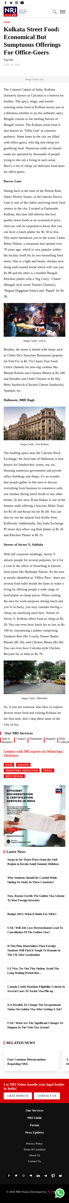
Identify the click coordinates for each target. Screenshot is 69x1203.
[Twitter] (11, 3)
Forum (34, 1125)
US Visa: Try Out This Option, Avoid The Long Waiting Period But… (33, 970)
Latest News (16, 852)
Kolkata (23, 765)
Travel (47, 770)
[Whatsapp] (59, 1197)
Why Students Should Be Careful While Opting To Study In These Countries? (32, 880)
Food (7, 22)
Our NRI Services (19, 733)
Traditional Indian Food (22, 770)
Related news (20, 1043)
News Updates (34, 1132)
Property (51, 738)
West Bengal (14, 776)
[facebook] (5, 3)
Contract (21, 738)
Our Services (34, 1110)
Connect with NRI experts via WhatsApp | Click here (34, 753)
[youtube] (22, 3)
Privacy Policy (34, 1143)
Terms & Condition (35, 1149)
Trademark (35, 738)
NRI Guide (34, 1118)
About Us (34, 1155)
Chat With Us (17, 1095)
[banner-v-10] (34, 845)
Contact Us (47, 1095)
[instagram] (16, 3)
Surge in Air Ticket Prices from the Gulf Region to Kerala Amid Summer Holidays (33, 862)
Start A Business (7, 740)
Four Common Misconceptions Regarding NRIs (26, 1061)
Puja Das (8, 60)
